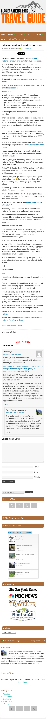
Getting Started (6, 34)
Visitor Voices (14, 39)
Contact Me (7, 696)
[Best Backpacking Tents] (12, 574)
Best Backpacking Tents (22, 572)
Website (37, 477)
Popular (11, 532)
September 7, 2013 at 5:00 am (12, 354)
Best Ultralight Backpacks (22, 563)
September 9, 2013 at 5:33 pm (15, 412)
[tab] (12, 532)
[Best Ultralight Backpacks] (12, 565)
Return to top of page (11, 640)
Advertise (6, 694)
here (37, 663)
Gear (2, 39)
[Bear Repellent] (12, 539)
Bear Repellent (19, 537)
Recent (19, 532)
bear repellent (12, 88)
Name (36, 467)
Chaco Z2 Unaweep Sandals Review (23, 547)
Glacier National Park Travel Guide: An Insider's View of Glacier (23, 13)
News (26, 39)
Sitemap (6, 704)
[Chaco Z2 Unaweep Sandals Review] (12, 547)
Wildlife (37, 34)
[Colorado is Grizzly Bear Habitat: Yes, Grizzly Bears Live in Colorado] (12, 556)
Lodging (19, 34)
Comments (28, 532)
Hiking (29, 34)
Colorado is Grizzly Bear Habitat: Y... (24, 556)
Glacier (19, 325)
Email (36, 472)
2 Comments (26, 48)
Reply (6, 404)
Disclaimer (7, 699)
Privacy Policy (8, 701)
